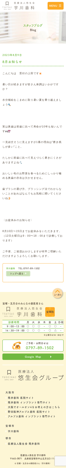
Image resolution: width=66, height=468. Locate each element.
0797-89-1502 (40, 348)
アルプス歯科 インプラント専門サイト (32, 416)
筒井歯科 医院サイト (21, 398)
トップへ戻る (16, 273)
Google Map (33, 356)
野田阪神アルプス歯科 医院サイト (29, 411)
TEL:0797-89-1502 (29, 268)
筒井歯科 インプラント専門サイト (29, 402)
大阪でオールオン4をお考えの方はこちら (34, 407)
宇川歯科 (13, 431)
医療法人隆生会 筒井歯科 (24, 443)
